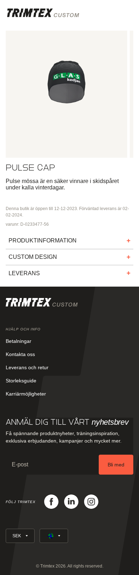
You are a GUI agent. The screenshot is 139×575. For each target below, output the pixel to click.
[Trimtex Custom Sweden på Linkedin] (71, 502)
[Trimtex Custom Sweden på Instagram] (91, 502)
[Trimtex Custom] (43, 13)
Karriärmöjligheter (26, 394)
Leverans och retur (27, 367)
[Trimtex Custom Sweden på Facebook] (51, 502)
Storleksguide (21, 380)
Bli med (116, 464)
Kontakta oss (20, 354)
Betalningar (18, 341)
